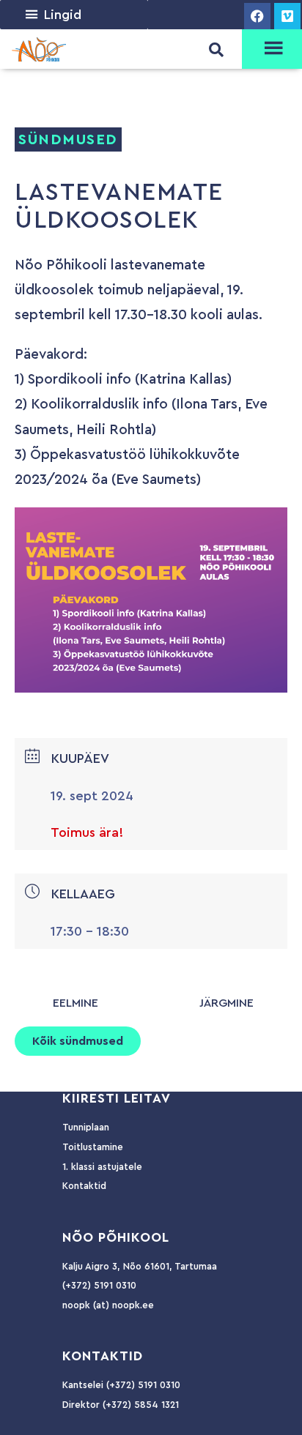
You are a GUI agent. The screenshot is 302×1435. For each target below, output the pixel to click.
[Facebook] (257, 16)
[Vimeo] (287, 16)
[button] (62, 14)
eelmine (75, 1003)
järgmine (226, 1003)
